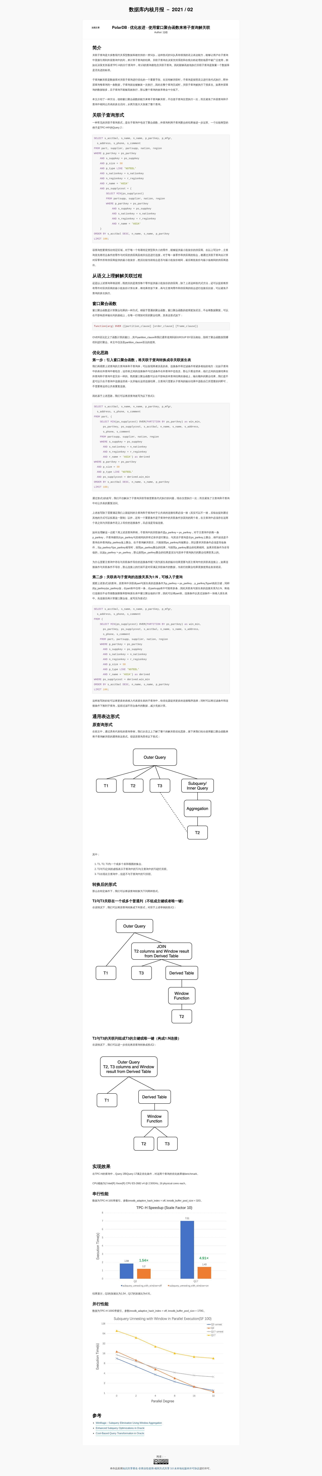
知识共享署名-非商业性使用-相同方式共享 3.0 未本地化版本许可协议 (161, 1468)
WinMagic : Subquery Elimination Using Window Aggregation (129, 1422)
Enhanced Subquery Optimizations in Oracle (120, 1428)
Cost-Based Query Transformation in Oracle (120, 1433)
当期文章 (96, 27)
